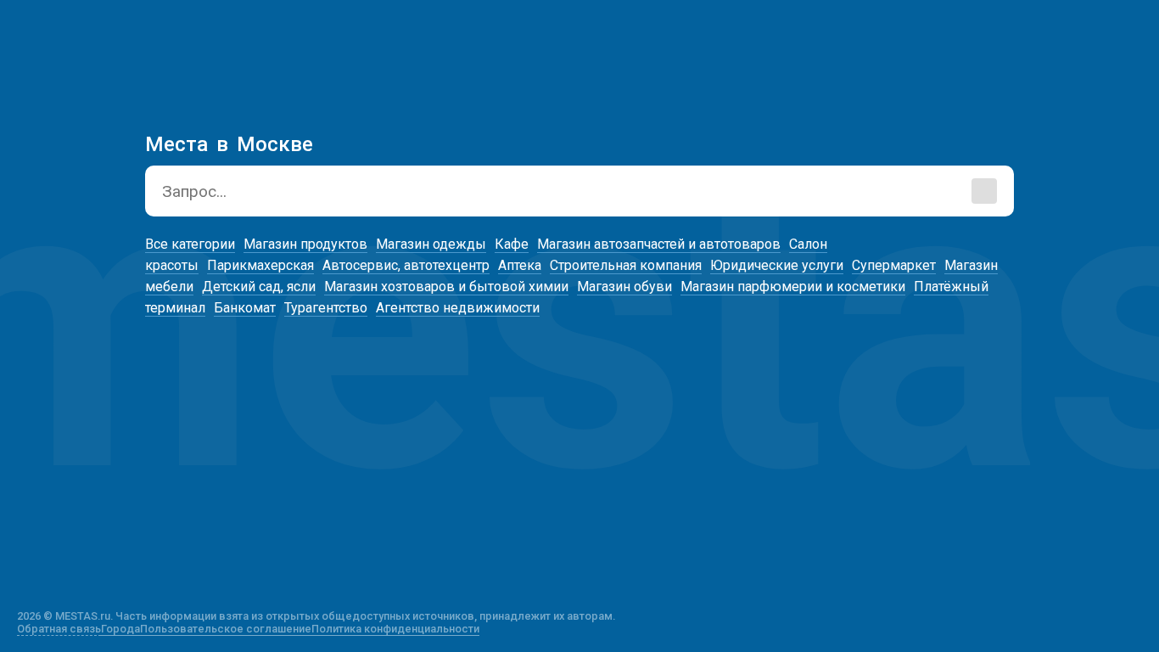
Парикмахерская (260, 265)
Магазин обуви (624, 286)
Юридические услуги (776, 265)
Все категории (190, 244)
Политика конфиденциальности (395, 628)
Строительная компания (626, 265)
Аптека (519, 265)
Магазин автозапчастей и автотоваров (659, 244)
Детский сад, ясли (259, 286)
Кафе (512, 244)
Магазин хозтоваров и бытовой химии (446, 286)
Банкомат (245, 308)
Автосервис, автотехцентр (406, 265)
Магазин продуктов (305, 244)
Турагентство (325, 308)
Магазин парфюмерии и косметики (792, 286)
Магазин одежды (431, 244)
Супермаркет (894, 265)
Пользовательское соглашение (225, 628)
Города (120, 628)
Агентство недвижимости (458, 308)
